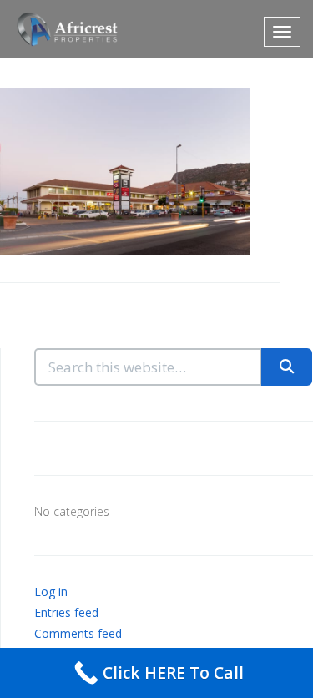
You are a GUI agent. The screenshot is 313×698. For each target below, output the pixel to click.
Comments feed (78, 633)
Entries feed (66, 612)
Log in (51, 591)
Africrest (63, 29)
